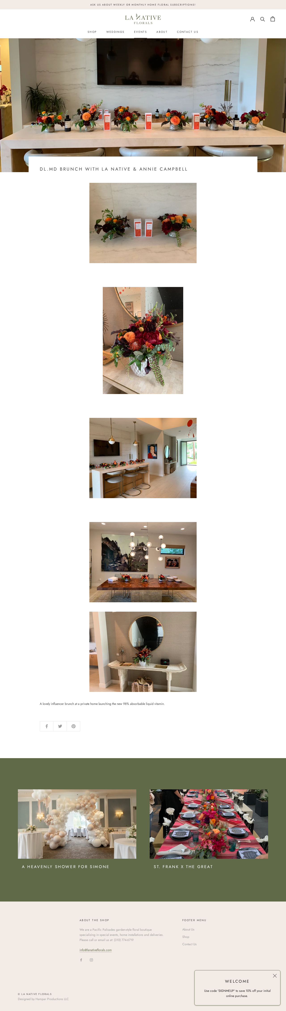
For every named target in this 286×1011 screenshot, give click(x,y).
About (162, 32)
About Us (188, 929)
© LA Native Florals (35, 994)
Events (140, 32)
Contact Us (187, 32)
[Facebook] (81, 959)
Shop (92, 32)
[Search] (262, 19)
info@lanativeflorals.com (96, 950)
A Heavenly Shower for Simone (66, 867)
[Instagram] (91, 959)
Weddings (115, 32)
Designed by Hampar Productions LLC (43, 999)
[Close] (275, 976)
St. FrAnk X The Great (183, 867)
